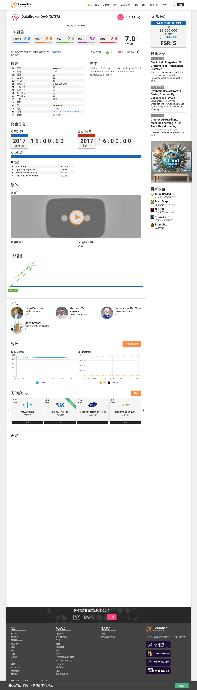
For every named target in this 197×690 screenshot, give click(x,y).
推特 (80, 246)
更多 (136, 393)
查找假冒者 (132, 344)
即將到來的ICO (17, 640)
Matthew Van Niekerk (78, 310)
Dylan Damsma (34, 308)
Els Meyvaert (33, 322)
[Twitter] (28, 314)
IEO (97, 4)
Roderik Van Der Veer (128, 308)
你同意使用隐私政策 (42, 685)
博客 (115, 4)
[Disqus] (76, 480)
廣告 (144, 4)
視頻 (58, 650)
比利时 (56, 108)
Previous (8, 410)
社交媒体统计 (62, 637)
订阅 (111, 617)
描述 (13, 647)
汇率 (58, 654)
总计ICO (14, 633)
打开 (55, 99)
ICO (90, 4)
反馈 (58, 640)
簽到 (165, 4)
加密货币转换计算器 (65, 657)
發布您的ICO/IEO (108, 637)
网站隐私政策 (62, 674)
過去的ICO (15, 644)
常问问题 (15, 671)
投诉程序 (60, 667)
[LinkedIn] (25, 314)
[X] (57, 114)
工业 (55, 71)
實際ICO (14, 637)
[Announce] (61, 114)
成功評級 (126, 4)
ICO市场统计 (16, 667)
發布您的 (154, 4)
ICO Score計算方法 (64, 660)
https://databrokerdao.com (66, 111)
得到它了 (181, 685)
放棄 (58, 671)
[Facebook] (59, 114)
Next (143, 410)
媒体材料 (60, 647)
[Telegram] (54, 114)
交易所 (106, 4)
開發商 (14, 674)
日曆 (136, 4)
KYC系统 (60, 664)
